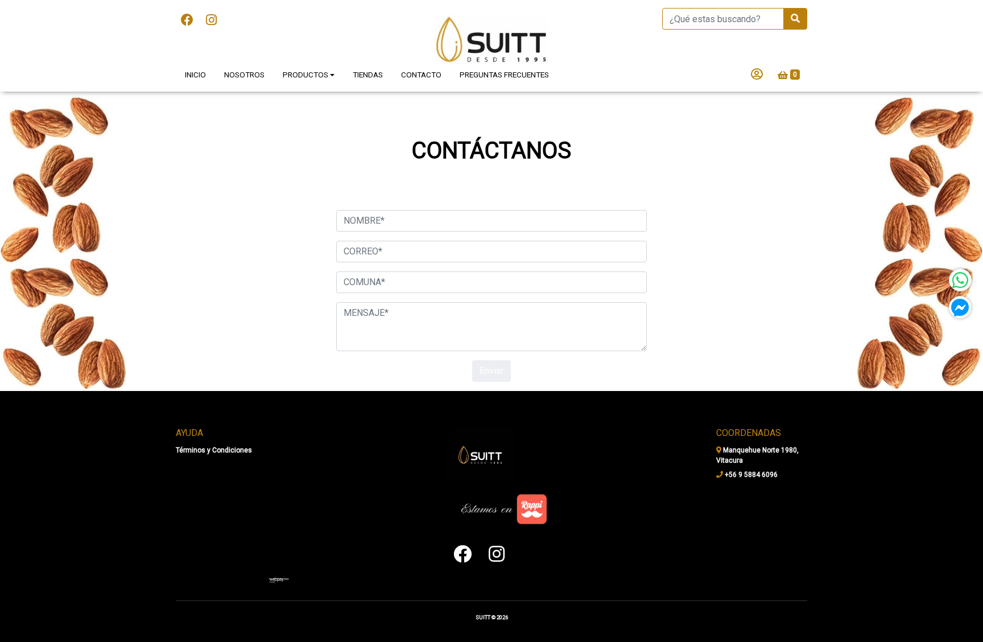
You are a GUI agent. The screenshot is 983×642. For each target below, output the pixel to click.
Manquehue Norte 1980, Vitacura (757, 455)
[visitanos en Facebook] (187, 20)
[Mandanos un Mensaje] (960, 307)
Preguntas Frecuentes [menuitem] (504, 74)
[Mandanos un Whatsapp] (960, 280)
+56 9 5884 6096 (750, 475)
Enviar (491, 370)
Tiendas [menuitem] (368, 74)
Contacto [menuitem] (421, 74)
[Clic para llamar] (278, 579)
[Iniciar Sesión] (757, 75)
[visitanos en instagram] (211, 20)
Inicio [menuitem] (195, 74)
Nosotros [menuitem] (244, 74)
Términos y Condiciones (214, 450)
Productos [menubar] (305, 74)
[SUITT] (491, 39)
